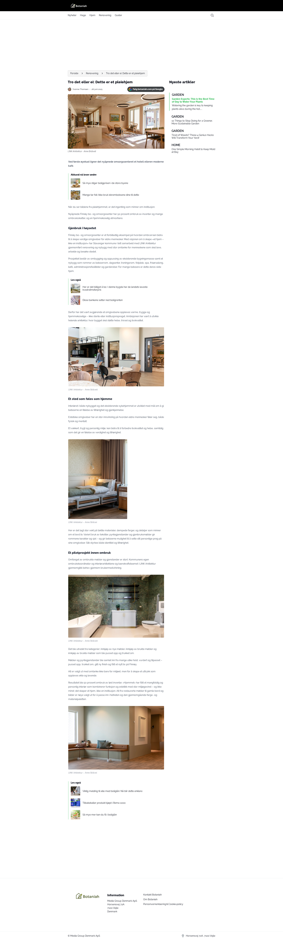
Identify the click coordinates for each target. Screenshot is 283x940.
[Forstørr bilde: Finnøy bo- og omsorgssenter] (160, 331)
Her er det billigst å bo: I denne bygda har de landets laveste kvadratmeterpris (115, 288)
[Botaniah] (141, 5)
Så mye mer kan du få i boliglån (100, 814)
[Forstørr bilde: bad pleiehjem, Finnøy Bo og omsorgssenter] (160, 578)
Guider (118, 15)
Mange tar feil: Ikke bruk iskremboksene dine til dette (111, 194)
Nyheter (72, 15)
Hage (83, 15)
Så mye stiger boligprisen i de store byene (105, 183)
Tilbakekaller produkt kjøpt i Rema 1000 (104, 802)
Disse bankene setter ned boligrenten (103, 300)
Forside (74, 73)
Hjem (92, 15)
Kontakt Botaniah (152, 894)
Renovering (105, 15)
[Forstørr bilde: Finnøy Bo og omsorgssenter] (160, 709)
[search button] (212, 15)
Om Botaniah (150, 899)
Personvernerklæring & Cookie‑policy (163, 904)
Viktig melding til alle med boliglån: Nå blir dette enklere (112, 791)
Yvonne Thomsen (80, 89)
